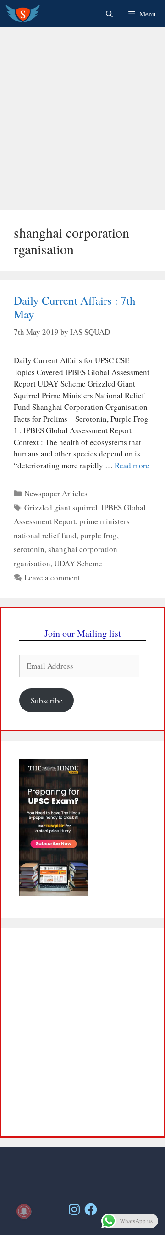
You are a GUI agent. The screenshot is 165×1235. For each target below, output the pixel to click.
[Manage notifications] (23, 1211)
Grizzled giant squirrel (61, 507)
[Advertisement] (82, 119)
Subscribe (47, 700)
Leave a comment (52, 577)
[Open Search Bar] (109, 13)
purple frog (98, 535)
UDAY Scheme (78, 563)
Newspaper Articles (56, 493)
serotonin (29, 549)
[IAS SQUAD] (23, 13)
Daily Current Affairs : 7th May (75, 307)
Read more (132, 465)
